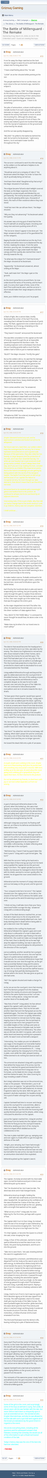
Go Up (4, 1458)
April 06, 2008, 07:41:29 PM (12, 1399)
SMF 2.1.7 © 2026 (18, 1475)
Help (13, 1473)
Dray (8, 51)
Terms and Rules (22, 1473)
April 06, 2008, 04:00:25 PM (12, 433)
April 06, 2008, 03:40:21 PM (12, 56)
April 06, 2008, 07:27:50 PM (12, 1337)
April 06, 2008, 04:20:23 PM (12, 758)
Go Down (5, 45)
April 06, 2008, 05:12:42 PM (12, 1174)
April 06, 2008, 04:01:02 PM (12, 526)
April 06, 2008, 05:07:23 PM (12, 799)
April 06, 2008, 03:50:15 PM (12, 158)
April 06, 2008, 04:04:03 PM (12, 642)
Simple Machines (29, 1475)
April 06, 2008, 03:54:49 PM (12, 312)
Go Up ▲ (32, 1473)
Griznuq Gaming (12, 8)
